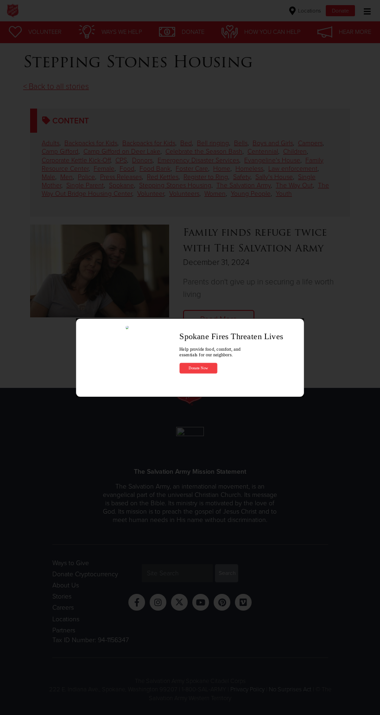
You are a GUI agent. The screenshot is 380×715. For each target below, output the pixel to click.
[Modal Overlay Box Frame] (190, 357)
